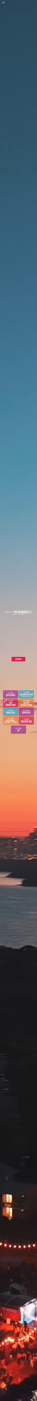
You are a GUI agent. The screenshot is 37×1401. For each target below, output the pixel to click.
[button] (3, 3)
